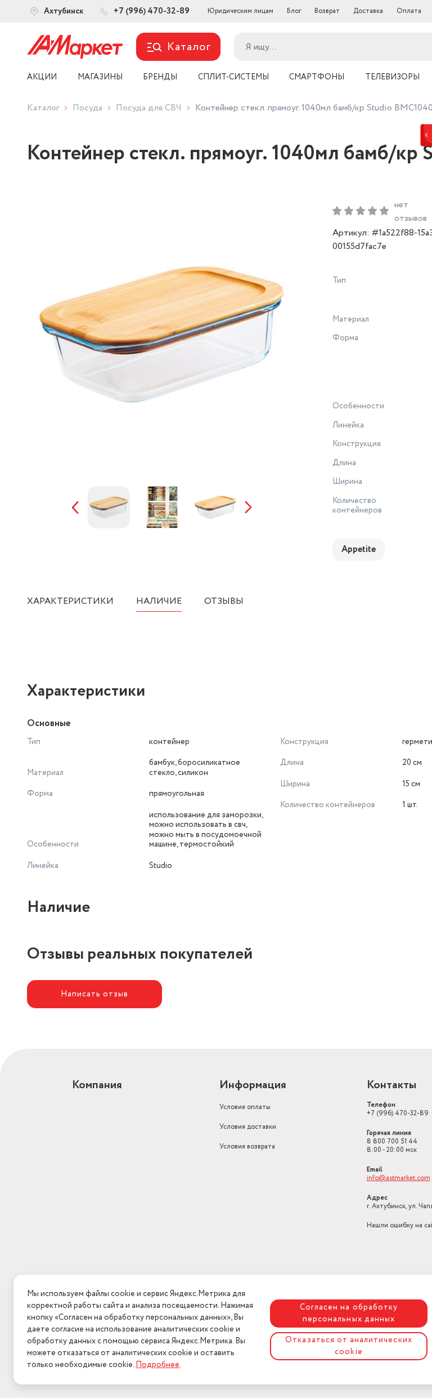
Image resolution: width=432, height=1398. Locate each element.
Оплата (409, 11)
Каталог (43, 107)
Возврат (327, 11)
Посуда (87, 107)
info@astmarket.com (398, 1178)
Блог (294, 11)
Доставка (368, 11)
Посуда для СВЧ (149, 107)
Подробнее (157, 1364)
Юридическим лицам (240, 11)
